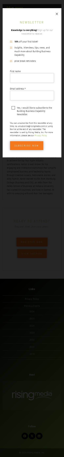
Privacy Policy (41, 135)
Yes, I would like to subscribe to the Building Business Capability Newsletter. (34, 111)
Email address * (18, 88)
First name (15, 71)
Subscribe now (26, 145)
